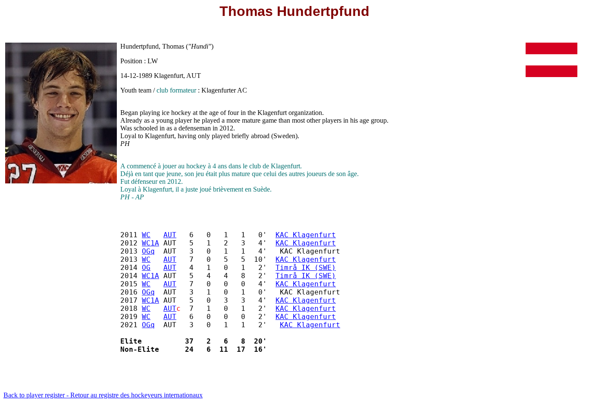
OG (146, 267)
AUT (169, 235)
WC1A (150, 243)
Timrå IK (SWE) (306, 267)
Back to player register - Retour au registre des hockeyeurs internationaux (103, 395)
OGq (148, 251)
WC (146, 235)
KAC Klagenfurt (306, 235)
